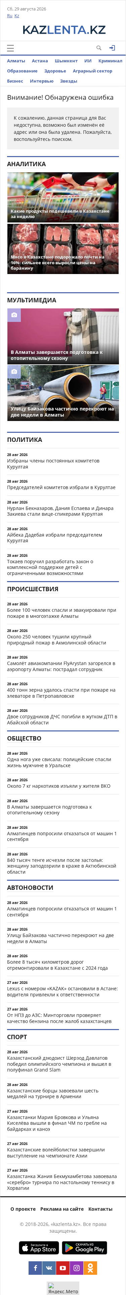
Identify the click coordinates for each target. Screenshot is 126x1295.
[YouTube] (63, 1268)
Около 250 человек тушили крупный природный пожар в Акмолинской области (56, 639)
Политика (24, 439)
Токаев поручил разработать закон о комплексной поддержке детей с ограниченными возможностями (50, 567)
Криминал (110, 61)
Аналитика (26, 164)
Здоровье (55, 71)
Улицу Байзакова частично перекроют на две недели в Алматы (60, 938)
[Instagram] (76, 1268)
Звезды (68, 81)
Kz (16, 15)
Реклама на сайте (62, 1209)
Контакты (100, 1209)
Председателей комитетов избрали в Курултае (61, 487)
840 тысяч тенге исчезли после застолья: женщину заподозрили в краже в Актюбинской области (61, 866)
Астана (40, 61)
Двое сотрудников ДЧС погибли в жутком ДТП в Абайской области (62, 719)
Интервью (41, 81)
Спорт (17, 1037)
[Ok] (90, 1268)
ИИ (88, 61)
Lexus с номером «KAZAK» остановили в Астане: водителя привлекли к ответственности (62, 991)
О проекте (23, 1209)
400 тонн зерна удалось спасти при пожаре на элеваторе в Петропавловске (61, 693)
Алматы (16, 61)
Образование (22, 71)
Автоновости (30, 887)
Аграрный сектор (92, 71)
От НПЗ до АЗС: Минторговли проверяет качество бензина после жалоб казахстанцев (59, 1018)
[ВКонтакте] (49, 1268)
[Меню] (10, 48)
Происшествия (32, 589)
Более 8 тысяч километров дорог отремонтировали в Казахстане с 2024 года (57, 965)
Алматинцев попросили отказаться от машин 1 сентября (62, 836)
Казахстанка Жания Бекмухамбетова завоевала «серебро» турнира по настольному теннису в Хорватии (62, 1182)
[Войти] (112, 48)
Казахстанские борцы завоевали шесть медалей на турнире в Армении (52, 1093)
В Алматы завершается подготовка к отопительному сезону (49, 810)
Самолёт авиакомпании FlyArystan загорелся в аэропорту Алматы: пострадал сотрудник (61, 666)
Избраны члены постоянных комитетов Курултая (53, 463)
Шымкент (66, 61)
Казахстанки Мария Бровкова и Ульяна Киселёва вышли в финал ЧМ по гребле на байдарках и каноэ (57, 1123)
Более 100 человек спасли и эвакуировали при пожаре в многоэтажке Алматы (61, 613)
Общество (24, 738)
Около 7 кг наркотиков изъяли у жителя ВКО (59, 786)
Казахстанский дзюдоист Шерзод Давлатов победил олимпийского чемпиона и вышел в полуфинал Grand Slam (59, 1064)
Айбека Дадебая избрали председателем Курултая (54, 538)
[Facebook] (35, 1268)
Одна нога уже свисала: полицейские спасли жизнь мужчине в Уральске (59, 762)
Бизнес (15, 81)
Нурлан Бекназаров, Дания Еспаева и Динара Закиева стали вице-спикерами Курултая (60, 511)
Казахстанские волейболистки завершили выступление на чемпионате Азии (56, 1152)
